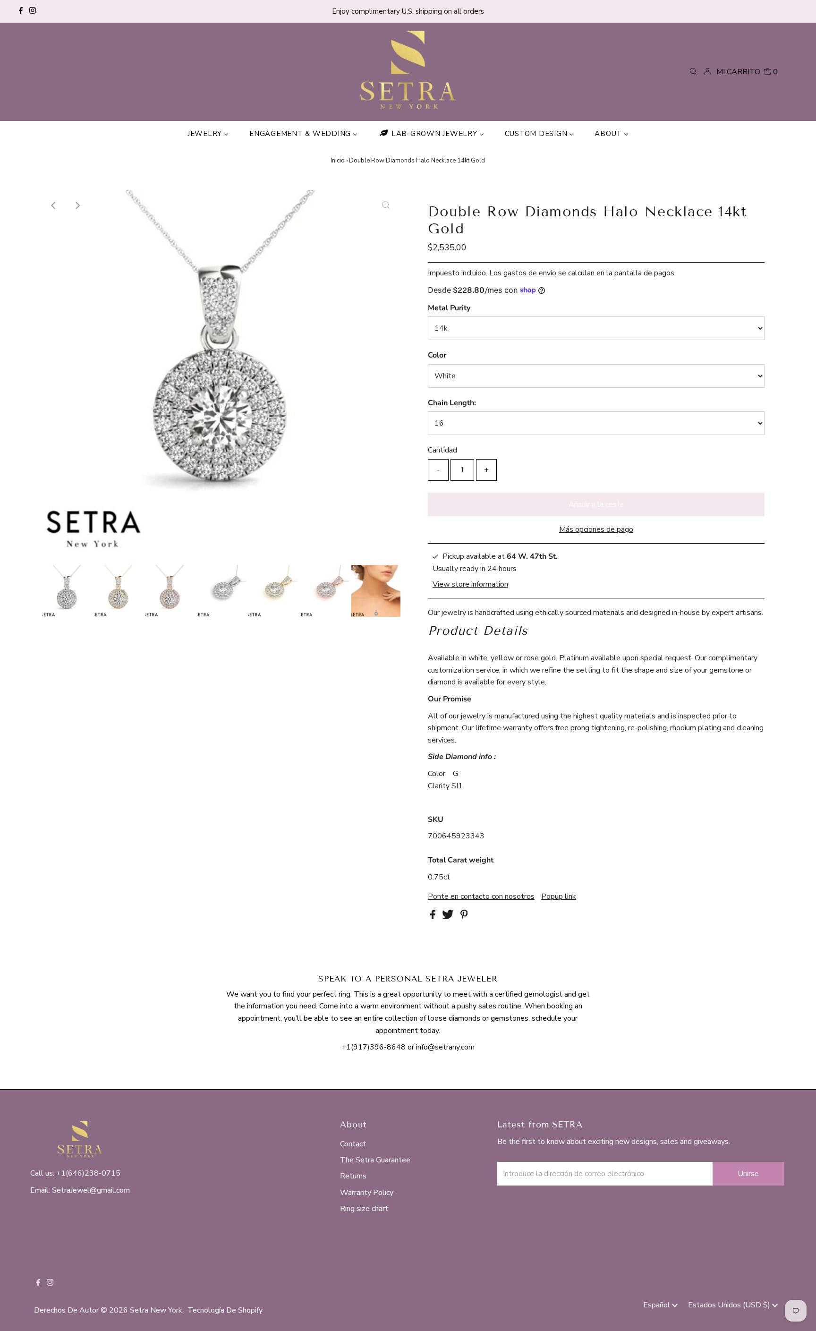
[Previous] (53, 205)
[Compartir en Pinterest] (464, 917)
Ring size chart (364, 1208)
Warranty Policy (366, 1192)
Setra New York (156, 1310)
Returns (353, 1176)
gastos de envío (529, 273)
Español (657, 1305)
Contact (353, 1144)
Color (437, 355)
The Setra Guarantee (375, 1160)
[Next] (77, 205)
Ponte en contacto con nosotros (481, 896)
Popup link (558, 896)
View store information (470, 584)
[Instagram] (32, 11)
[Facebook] (21, 11)
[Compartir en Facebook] (433, 917)
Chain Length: (452, 403)
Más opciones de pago (596, 529)
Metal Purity (449, 308)
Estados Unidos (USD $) (730, 1305)
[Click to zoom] (385, 205)
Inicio (338, 160)
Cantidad (442, 450)
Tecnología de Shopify (225, 1310)
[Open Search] (693, 71)
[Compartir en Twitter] (449, 917)
